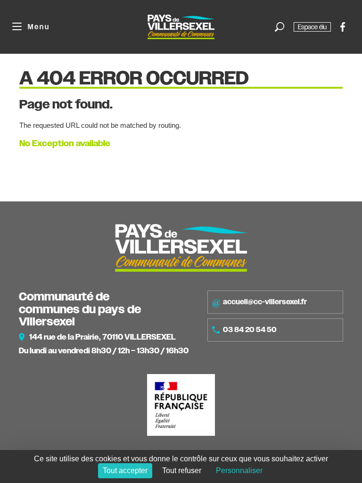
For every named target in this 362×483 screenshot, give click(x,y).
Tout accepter (125, 470)
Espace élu (312, 27)
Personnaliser (239, 470)
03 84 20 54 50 (250, 329)
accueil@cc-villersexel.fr (265, 302)
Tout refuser (181, 470)
